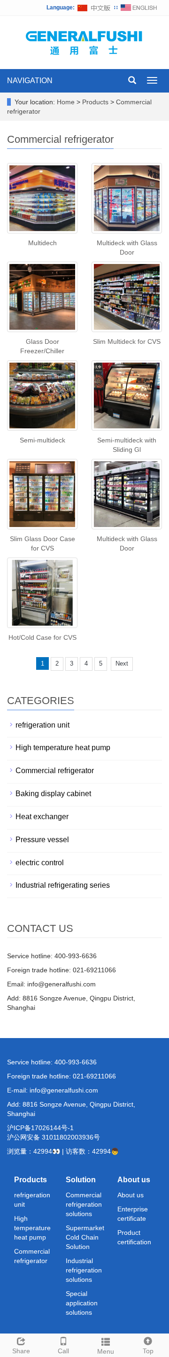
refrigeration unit (42, 725)
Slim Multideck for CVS (127, 341)
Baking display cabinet (53, 794)
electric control (39, 863)
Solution (81, 1180)
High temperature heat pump (62, 748)
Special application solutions (82, 1303)
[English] (139, 7)
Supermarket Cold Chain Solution (85, 1237)
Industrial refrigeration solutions (84, 1270)
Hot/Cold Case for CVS (42, 637)
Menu (105, 1351)
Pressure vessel (42, 840)
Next (121, 663)
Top (148, 1351)
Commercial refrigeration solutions (84, 1204)
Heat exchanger (42, 817)
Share (21, 1351)
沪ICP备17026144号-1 (40, 1128)
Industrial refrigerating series (62, 885)
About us (133, 1180)
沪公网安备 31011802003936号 (53, 1137)
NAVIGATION (30, 81)
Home (66, 102)
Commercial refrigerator (54, 771)
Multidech (42, 243)
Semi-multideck (42, 440)
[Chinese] (94, 7)
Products (96, 102)
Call (63, 1351)
